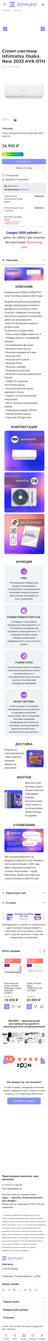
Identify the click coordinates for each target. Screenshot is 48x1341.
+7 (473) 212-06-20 (12, 1185)
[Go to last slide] (5, 29)
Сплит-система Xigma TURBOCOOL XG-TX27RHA (35, 987)
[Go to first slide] (43, 1062)
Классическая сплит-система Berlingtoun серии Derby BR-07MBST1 (12, 988)
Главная (6, 10)
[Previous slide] (5, 1062)
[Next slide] (43, 29)
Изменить (25, 189)
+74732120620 (10, 1269)
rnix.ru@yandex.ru (11, 1188)
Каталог (18, 10)
